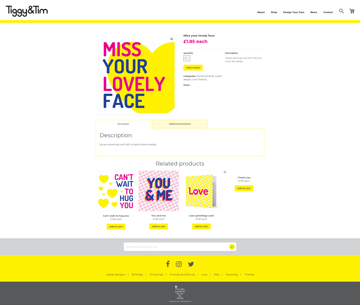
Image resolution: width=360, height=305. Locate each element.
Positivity (202, 79)
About (261, 12)
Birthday (137, 274)
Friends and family (205, 76)
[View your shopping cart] (351, 11)
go (232, 246)
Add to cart (116, 226)
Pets (217, 274)
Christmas (156, 274)
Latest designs (115, 274)
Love (194, 79)
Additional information (180, 124)
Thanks (249, 274)
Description (123, 124)
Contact (328, 12)
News (313, 12)
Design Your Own (293, 12)
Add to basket (193, 67)
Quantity (188, 53)
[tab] (123, 124)
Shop (274, 12)
